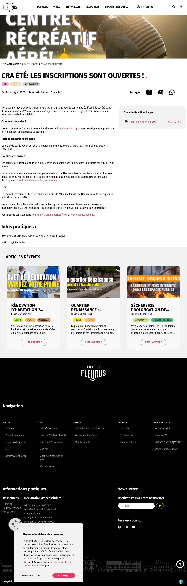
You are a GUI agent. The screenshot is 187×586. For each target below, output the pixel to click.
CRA (5, 84)
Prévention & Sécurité (162, 320)
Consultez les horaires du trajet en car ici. (37, 180)
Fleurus (78, 320)
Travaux (30, 320)
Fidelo (181, 582)
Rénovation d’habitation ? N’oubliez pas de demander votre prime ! (28, 307)
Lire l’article (33, 342)
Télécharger (174, 122)
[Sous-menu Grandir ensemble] (129, 7)
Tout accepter (64, 575)
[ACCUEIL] (2, 64)
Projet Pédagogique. (84, 214)
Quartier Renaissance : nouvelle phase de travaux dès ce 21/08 (92, 307)
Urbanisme (43, 320)
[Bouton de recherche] (174, 6)
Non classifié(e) (31, 84)
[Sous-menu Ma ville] (49, 7)
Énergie (18, 320)
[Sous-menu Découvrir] (100, 7)
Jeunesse (16, 84)
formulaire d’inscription (69, 128)
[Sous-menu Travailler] (81, 7)
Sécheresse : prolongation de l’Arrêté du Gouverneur (148, 307)
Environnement (141, 320)
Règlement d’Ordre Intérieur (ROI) (49, 214)
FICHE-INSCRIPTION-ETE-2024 (143, 122)
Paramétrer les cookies (31, 575)
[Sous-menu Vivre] (61, 7)
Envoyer (160, 506)
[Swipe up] (180, 564)
